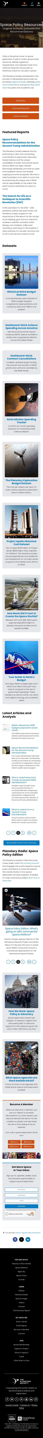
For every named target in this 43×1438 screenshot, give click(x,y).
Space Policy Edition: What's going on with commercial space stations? (21, 931)
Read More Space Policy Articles (21, 843)
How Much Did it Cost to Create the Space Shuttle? (22, 615)
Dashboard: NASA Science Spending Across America (21, 326)
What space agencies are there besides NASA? (21, 1079)
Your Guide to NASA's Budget (21, 678)
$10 (28, 1142)
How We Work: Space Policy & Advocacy (21, 1013)
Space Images (21, 1298)
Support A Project (21, 1348)
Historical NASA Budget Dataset (21, 293)
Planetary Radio (21, 1294)
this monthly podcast (29, 863)
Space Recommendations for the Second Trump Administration (25, 750)
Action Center (21, 1321)
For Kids (21, 1279)
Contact (21, 1333)
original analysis (18, 82)
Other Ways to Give (21, 1360)
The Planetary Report (21, 1310)
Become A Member (21, 1329)
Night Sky (21, 1271)
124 (29, 962)
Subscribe (21, 1206)
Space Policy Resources (31, 1233)
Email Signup (21, 1325)
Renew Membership (21, 1345)
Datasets (20, 100)
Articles (21, 1291)
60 (29, 833)
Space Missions (21, 1267)
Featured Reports (20, 108)
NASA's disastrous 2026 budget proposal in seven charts (25, 728)
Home (18, 1233)
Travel (21, 1356)
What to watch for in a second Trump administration (23, 812)
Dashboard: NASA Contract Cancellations (21, 357)
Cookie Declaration (21, 1430)
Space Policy (21, 1275)
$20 (14, 1146)
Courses (21, 1306)
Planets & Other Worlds (21, 1264)
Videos (21, 1302)
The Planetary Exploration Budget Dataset (22, 482)
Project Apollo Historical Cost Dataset (21, 543)
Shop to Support (21, 1352)
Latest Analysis (20, 116)
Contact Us (25, 1405)
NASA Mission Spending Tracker (21, 421)
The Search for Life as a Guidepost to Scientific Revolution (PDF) (16, 199)
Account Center (12, 1405)
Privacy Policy (32, 1210)
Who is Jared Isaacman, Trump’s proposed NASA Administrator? (24, 780)
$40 (28, 1146)
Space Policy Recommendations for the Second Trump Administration (21, 142)
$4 (14, 1142)
